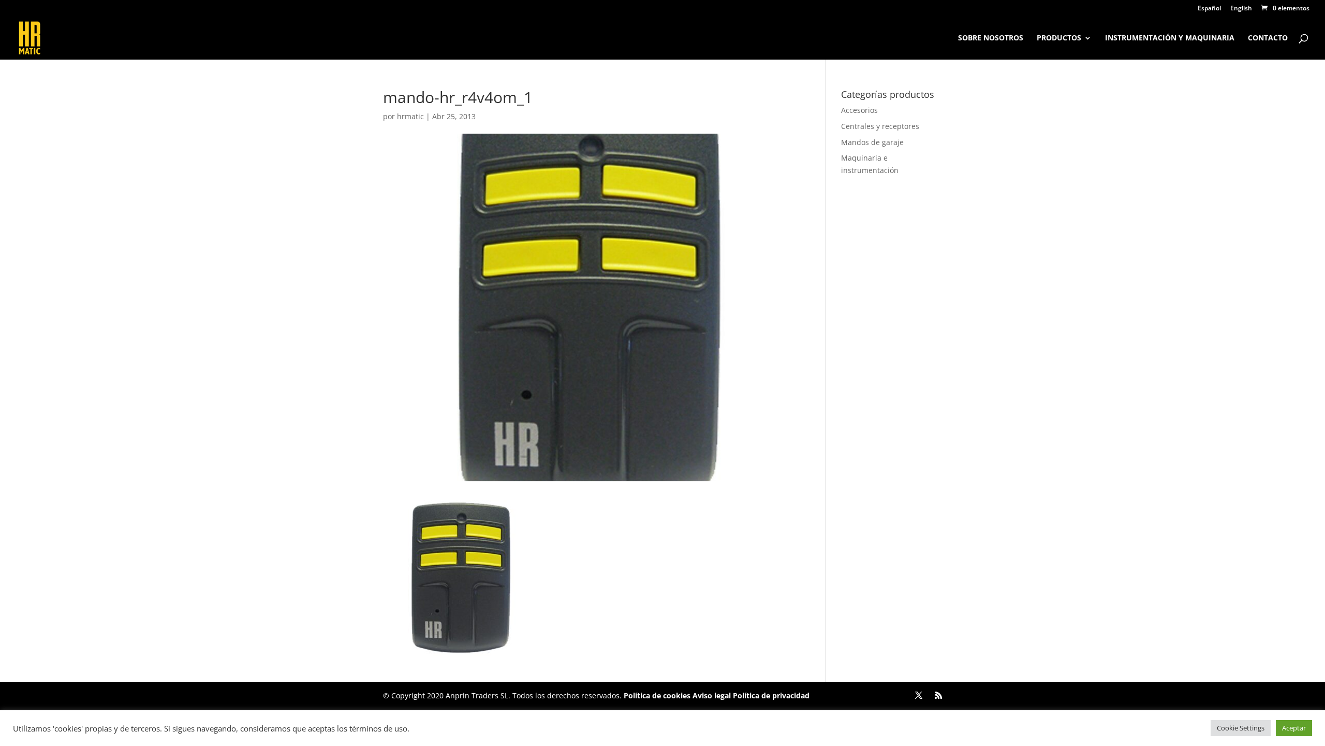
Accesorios (859, 110)
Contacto (1268, 38)
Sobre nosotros (990, 38)
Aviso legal (712, 695)
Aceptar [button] (1294, 728)
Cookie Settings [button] (1240, 728)
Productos (1059, 38)
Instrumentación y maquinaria (1169, 38)
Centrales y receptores (880, 126)
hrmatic (410, 116)
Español (1209, 8)
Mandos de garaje (872, 142)
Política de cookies (657, 695)
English (1241, 8)
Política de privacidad (770, 695)
